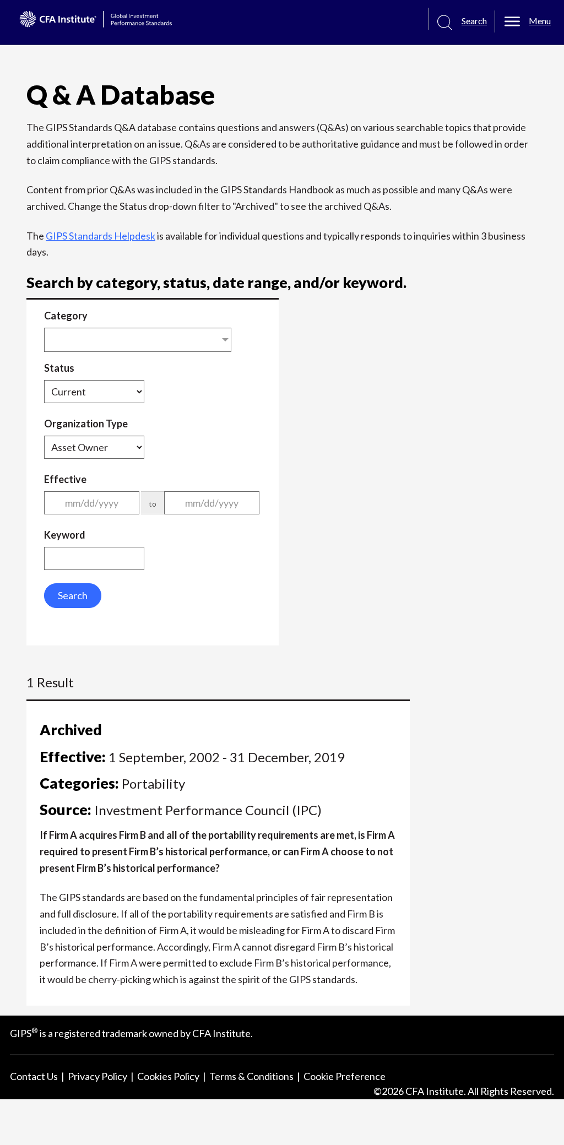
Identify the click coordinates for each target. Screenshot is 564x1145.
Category (66, 316)
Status (59, 368)
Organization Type (86, 423)
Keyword (64, 535)
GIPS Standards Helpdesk (100, 236)
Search (73, 595)
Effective (65, 479)
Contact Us (34, 1076)
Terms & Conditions (251, 1076)
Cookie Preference (344, 1076)
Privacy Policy (97, 1076)
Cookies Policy (168, 1076)
